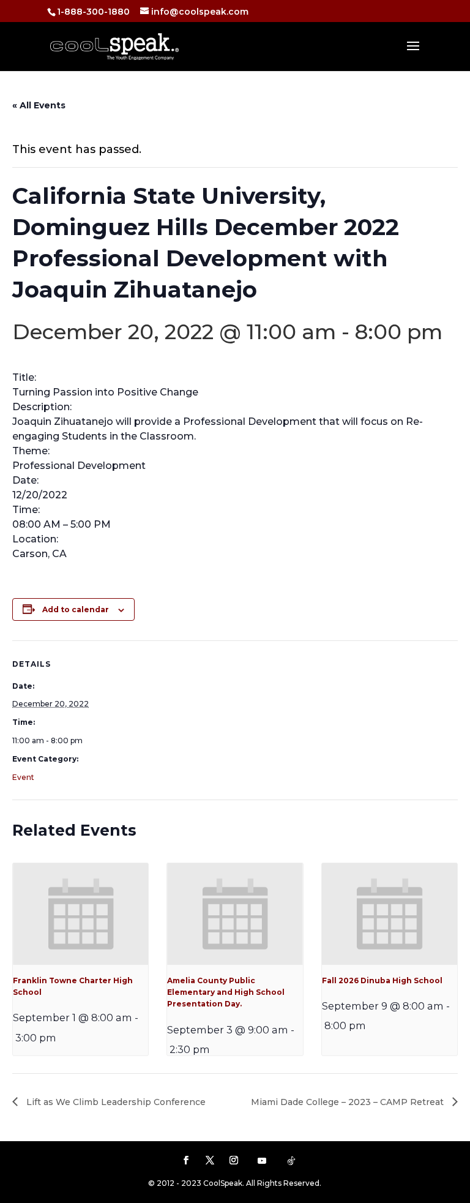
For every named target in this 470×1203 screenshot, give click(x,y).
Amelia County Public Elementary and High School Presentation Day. (226, 992)
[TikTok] (291, 1160)
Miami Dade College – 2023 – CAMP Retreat (348, 1101)
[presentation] (80, 914)
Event (23, 777)
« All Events (38, 105)
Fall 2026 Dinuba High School (382, 980)
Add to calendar (75, 609)
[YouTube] (262, 1160)
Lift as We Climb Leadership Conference (115, 1101)
